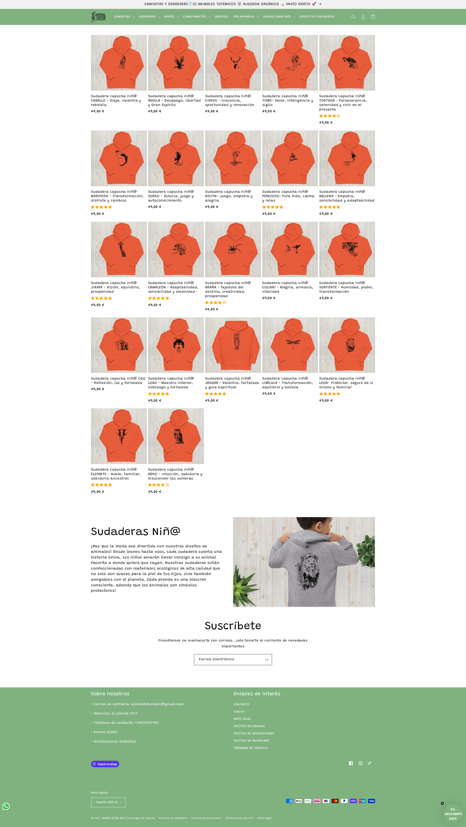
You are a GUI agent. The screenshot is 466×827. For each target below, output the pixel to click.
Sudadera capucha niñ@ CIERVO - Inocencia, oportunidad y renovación (229, 101)
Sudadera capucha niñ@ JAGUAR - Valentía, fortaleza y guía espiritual (232, 383)
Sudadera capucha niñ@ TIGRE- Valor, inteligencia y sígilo (287, 101)
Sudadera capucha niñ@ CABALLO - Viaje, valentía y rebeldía (116, 101)
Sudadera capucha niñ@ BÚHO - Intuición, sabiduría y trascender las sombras (175, 474)
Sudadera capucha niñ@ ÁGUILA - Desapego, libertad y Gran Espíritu (174, 101)
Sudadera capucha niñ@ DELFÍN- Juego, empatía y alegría (229, 196)
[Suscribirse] (266, 660)
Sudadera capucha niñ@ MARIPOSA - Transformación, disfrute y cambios (117, 196)
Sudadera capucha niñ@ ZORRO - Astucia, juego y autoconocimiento (171, 196)
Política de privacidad (206, 818)
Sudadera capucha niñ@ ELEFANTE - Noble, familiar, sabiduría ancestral (116, 474)
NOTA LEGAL (242, 719)
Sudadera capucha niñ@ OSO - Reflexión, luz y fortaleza (118, 381)
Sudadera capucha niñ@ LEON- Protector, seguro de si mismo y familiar (346, 383)
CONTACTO (241, 704)
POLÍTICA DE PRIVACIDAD (251, 740)
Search (239, 711)
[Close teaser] (442, 803)
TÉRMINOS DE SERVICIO (250, 748)
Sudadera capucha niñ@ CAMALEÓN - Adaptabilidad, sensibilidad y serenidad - (173, 287)
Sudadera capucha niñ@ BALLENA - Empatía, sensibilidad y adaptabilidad (346, 196)
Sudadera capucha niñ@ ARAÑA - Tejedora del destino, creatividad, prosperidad (228, 289)
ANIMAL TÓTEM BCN (113, 818)
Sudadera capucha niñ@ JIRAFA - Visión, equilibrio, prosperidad (115, 287)
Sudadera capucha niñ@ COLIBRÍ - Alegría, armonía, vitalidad (287, 287)
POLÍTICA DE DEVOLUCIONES (254, 733)
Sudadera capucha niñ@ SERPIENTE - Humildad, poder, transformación (346, 287)
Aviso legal (265, 818)
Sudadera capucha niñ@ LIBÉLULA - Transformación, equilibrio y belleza (287, 383)
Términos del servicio (239, 818)
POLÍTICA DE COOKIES (249, 726)
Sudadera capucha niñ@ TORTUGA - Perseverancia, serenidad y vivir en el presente (343, 103)
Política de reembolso (173, 818)
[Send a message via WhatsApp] (6, 806)
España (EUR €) (106, 802)
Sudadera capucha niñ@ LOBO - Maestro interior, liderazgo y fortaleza (171, 383)
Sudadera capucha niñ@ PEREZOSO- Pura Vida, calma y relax (288, 196)
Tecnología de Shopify (140, 818)
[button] (124, 16)
